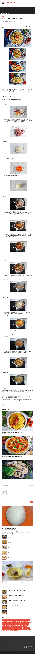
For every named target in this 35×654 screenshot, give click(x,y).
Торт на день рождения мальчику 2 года (15, 535)
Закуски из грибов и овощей (9, 621)
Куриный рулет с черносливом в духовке (9, 480)
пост (2, 630)
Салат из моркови (28, 622)
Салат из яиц (4, 625)
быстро (15, 629)
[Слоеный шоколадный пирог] (4, 559)
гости (18, 629)
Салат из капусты (13, 622)
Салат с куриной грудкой (5, 626)
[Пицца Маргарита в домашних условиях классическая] (17, 455)
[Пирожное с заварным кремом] (4, 549)
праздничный (10, 630)
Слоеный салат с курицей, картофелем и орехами (17, 595)
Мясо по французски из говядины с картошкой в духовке (12, 432)
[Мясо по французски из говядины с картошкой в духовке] (17, 431)
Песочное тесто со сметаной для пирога (15, 540)
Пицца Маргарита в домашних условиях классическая (12, 456)
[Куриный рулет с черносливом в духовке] (17, 479)
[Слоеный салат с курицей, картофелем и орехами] (4, 598)
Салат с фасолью (23, 626)
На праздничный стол (18, 621)
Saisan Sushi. (11, 2)
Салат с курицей (12, 626)
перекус (30, 629)
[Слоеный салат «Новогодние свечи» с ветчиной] (4, 593)
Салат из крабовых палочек (21, 622)
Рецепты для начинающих (6, 622)
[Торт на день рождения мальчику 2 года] (4, 538)
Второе (3, 16)
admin (7, 21)
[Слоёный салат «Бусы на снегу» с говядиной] (17, 580)
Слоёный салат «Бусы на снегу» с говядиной (12, 582)
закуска (24, 629)
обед (27, 629)
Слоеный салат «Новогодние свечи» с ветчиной (16, 590)
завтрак (21, 629)
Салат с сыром (18, 626)
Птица (23, 621)
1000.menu (3, 405)
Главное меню (5, 13)
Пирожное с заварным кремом (13, 545)
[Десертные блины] (4, 554)
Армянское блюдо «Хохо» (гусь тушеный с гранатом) (17, 605)
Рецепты (26, 621)
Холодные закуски (10, 629)
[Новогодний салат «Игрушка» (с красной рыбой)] (4, 603)
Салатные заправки (14, 625)
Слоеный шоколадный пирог (13, 556)
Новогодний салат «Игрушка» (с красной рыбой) (16, 600)
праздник (5, 630)
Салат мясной (9, 625)
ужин (17, 630)
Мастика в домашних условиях (9, 528)
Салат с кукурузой (26, 625)
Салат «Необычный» (11, 610)
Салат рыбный (20, 625)
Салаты (3, 581)
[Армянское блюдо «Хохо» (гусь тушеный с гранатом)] (4, 608)
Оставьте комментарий (12, 21)
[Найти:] (17, 502)
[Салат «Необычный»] (4, 613)
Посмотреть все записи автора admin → (15, 492)
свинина (14, 630)
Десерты (3, 621)
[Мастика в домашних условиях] (17, 526)
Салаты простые (4, 629)
